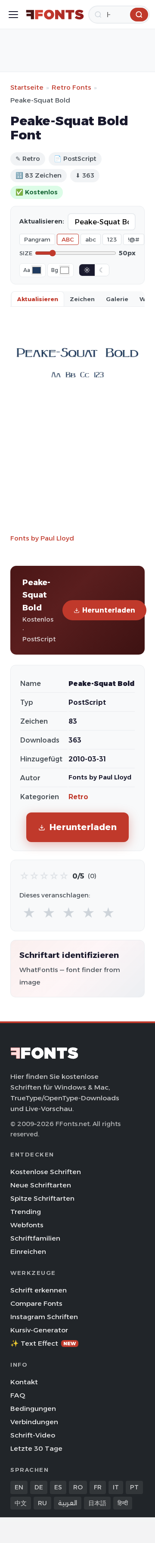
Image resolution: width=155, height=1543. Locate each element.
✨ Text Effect (43, 1343)
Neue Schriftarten (40, 1185)
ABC (68, 239)
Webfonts (26, 1225)
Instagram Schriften (44, 1317)
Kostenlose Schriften (45, 1172)
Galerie (117, 299)
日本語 (97, 1503)
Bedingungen (33, 1408)
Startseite (26, 87)
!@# (134, 239)
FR (98, 1487)
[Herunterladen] (139, 14)
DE (38, 1487)
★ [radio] (29, 913)
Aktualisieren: (41, 221)
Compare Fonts (36, 1303)
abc (90, 239)
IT (116, 1487)
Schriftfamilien (35, 1238)
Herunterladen (108, 610)
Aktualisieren (37, 299)
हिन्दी (123, 1503)
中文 (21, 1503)
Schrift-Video (32, 1435)
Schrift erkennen (38, 1290)
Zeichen (82, 299)
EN (19, 1487)
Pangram (37, 239)
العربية (67, 1503)
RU (42, 1503)
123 (112, 239)
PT (134, 1487)
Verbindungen (34, 1422)
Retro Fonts (71, 87)
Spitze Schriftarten (42, 1198)
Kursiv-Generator (39, 1330)
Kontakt (24, 1382)
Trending (25, 1212)
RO (78, 1487)
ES (58, 1487)
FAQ (17, 1395)
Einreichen (28, 1251)
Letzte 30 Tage (36, 1448)
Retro (78, 797)
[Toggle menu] (13, 14)
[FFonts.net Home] (55, 14)
